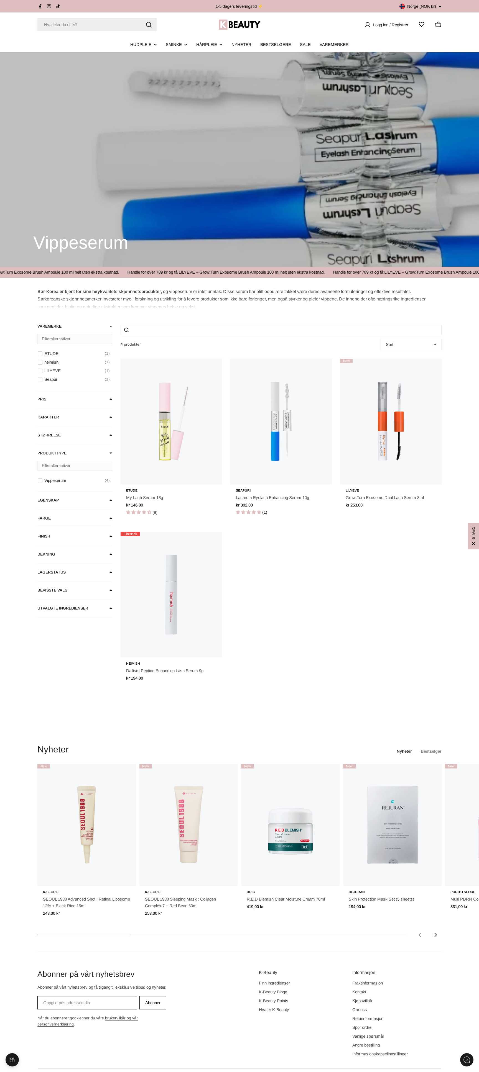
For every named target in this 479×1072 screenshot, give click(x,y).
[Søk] (149, 24)
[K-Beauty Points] (12, 1059)
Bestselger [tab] (431, 751)
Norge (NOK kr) (421, 6)
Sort (389, 344)
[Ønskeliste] (421, 24)
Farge (44, 518)
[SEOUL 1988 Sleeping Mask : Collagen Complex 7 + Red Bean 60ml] (188, 825)
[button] (231, 298)
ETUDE (131, 490)
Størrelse (49, 435)
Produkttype (52, 453)
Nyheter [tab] (404, 751)
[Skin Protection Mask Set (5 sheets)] (392, 825)
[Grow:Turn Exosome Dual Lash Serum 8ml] (391, 421)
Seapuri (243, 490)
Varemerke (49, 326)
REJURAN (357, 892)
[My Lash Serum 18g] (171, 421)
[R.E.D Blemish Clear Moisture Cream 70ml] (290, 825)
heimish (133, 663)
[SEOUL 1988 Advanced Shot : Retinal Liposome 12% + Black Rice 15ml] (86, 825)
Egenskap (48, 500)
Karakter (48, 417)
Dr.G (251, 892)
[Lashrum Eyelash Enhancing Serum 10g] (281, 421)
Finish (43, 536)
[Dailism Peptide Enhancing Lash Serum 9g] (171, 594)
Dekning (46, 554)
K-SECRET (51, 892)
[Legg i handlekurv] (210, 477)
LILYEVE (352, 490)
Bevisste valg (52, 590)
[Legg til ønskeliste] (210, 368)
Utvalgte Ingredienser (62, 608)
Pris (41, 399)
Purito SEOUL (462, 892)
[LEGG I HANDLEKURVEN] (124, 878)
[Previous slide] (420, 935)
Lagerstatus (51, 572)
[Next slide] (435, 935)
